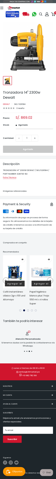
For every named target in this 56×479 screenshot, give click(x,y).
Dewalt (6, 104)
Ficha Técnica (9, 177)
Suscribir (12, 439)
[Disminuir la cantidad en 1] (19, 138)
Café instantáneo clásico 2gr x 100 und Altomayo (14, 295)
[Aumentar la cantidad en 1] (35, 138)
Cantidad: (8, 138)
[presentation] (6, 281)
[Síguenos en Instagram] (11, 462)
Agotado (28, 149)
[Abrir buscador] (40, 14)
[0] (53, 14)
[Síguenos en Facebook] (5, 462)
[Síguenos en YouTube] (16, 462)
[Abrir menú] (1, 8)
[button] (20, 310)
